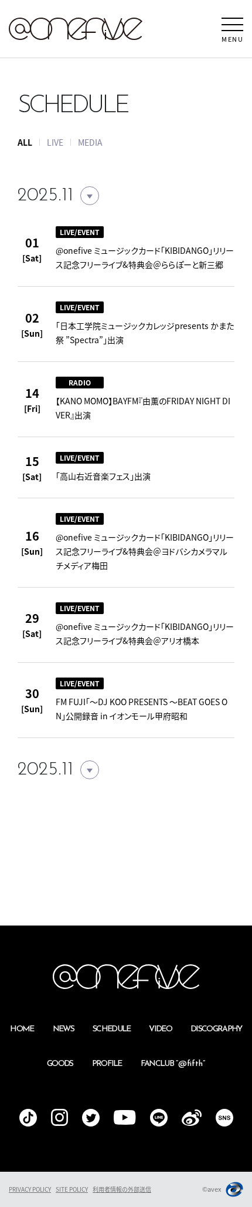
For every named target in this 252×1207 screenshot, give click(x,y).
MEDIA (90, 142)
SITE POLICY (72, 1189)
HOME (21, 1029)
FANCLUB (173, 1064)
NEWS (63, 1029)
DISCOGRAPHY (216, 1029)
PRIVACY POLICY (30, 1189)
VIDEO (160, 1029)
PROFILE (107, 1064)
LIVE (55, 142)
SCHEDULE (112, 1029)
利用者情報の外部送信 (122, 1189)
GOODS (60, 1064)
